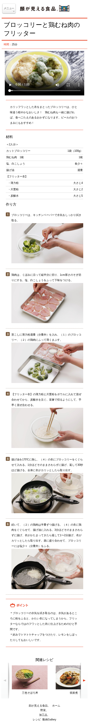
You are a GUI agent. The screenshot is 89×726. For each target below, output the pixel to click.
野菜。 (44, 710)
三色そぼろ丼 (30, 692)
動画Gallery (49, 719)
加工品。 (44, 714)
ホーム (56, 705)
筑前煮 (74, 692)
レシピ (37, 719)
